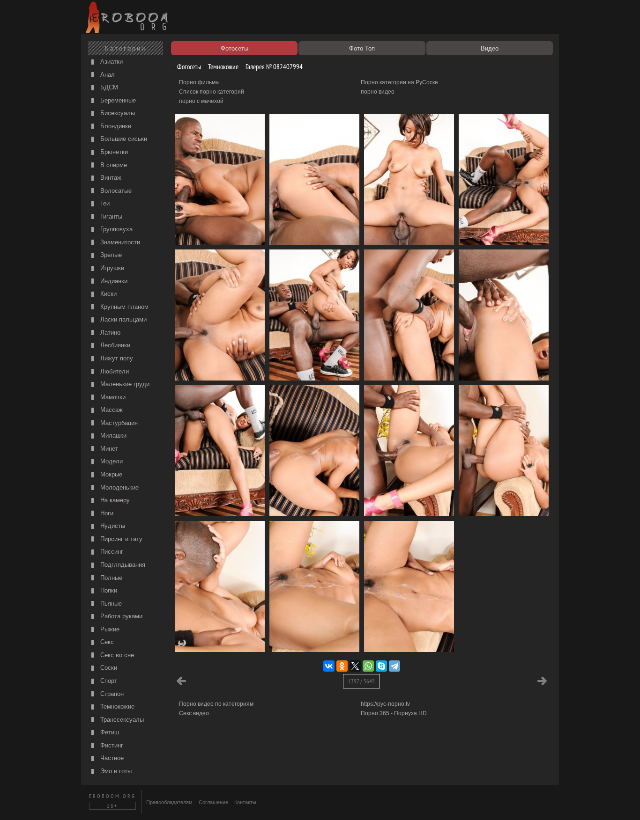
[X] (355, 666)
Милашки (112, 435)
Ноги (105, 513)
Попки (107, 590)
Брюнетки (113, 151)
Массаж (110, 409)
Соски (107, 667)
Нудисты (111, 525)
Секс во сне (116, 655)
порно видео (377, 91)
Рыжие (108, 629)
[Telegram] (394, 666)
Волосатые (115, 190)
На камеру (114, 500)
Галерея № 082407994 (273, 66)
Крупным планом (123, 306)
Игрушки (111, 267)
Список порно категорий (211, 91)
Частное (111, 757)
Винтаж (109, 177)
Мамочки (112, 397)
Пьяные (110, 603)
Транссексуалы (121, 719)
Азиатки (110, 61)
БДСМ (108, 87)
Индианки (112, 281)
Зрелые (110, 254)
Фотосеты (188, 66)
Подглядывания (121, 564)
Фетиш (108, 732)
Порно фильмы (199, 82)
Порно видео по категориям (216, 704)
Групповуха (115, 229)
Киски (107, 293)
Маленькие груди (123, 384)
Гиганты (110, 216)
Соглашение (213, 802)
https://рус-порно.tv (385, 704)
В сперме (112, 164)
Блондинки (114, 126)
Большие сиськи (122, 138)
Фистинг (110, 745)
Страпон (111, 693)
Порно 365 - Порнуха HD (394, 713)
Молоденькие (118, 487)
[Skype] (381, 666)
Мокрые (110, 474)
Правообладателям (169, 802)
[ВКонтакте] (329, 666)
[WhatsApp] (368, 666)
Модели (110, 461)
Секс (106, 641)
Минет (108, 448)
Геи (104, 203)
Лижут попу (115, 358)
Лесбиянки (114, 345)
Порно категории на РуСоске (399, 82)
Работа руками (120, 616)
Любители (113, 371)
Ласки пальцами (122, 319)
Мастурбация (118, 422)
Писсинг (110, 551)
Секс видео (194, 713)
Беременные (117, 100)
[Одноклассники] (342, 666)
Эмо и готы (115, 771)
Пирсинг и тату (120, 538)
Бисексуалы (116, 113)
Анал (106, 74)
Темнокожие (116, 706)
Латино (109, 332)
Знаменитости (119, 242)
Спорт (107, 680)
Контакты (245, 802)
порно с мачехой (201, 101)
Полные (110, 577)
